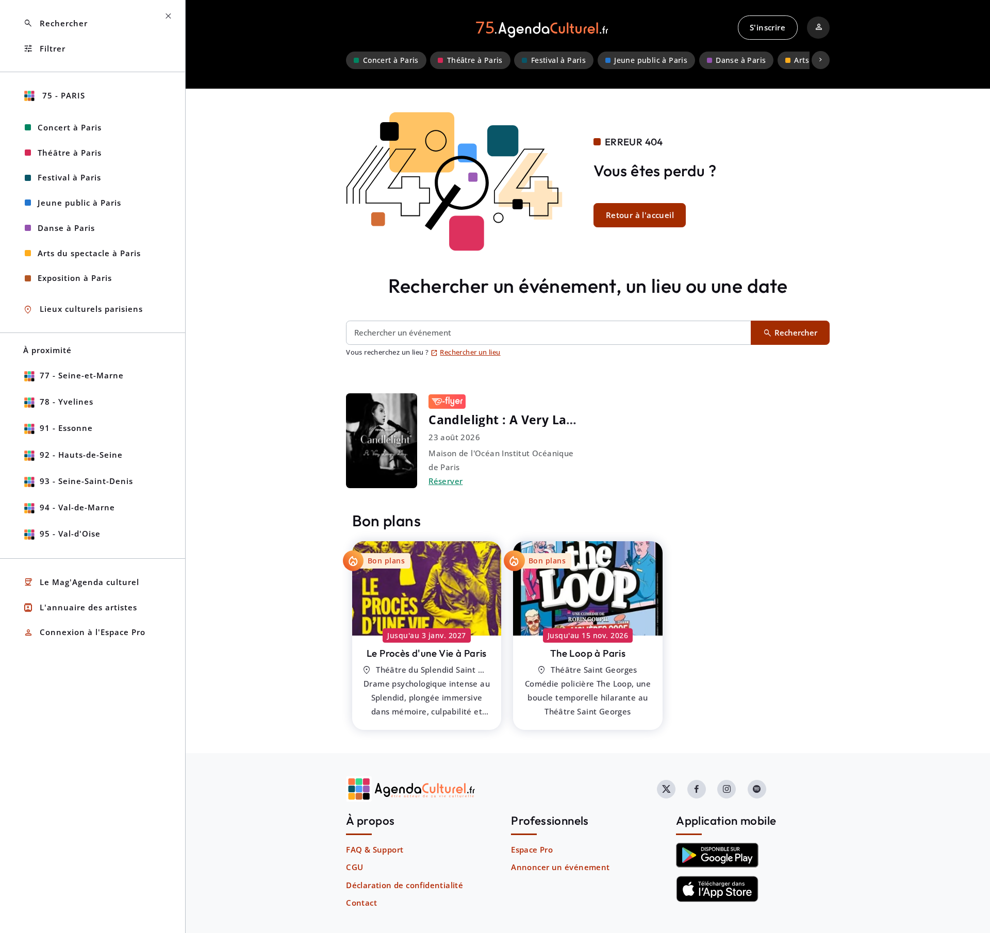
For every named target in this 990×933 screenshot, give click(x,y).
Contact (361, 902)
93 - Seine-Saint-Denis (86, 481)
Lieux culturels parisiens (83, 309)
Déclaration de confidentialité (404, 885)
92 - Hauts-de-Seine (81, 454)
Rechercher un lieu (466, 352)
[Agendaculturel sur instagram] (726, 789)
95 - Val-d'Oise (70, 533)
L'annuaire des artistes (80, 607)
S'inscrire (767, 27)
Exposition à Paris (75, 278)
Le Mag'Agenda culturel (81, 582)
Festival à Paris (558, 60)
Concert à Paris (391, 60)
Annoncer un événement (560, 867)
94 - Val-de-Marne (77, 507)
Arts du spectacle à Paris (89, 253)
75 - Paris (62, 95)
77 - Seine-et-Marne (82, 375)
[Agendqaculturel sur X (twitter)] (666, 789)
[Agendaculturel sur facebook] (696, 789)
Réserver (445, 481)
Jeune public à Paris (650, 60)
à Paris (427, 653)
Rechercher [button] (55, 23)
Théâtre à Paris (475, 60)
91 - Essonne (66, 428)
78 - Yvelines (66, 401)
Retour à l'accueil (640, 215)
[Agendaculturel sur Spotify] (757, 789)
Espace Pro (532, 849)
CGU (354, 867)
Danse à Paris (741, 60)
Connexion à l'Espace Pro (84, 633)
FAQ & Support (374, 849)
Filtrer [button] (44, 49)
